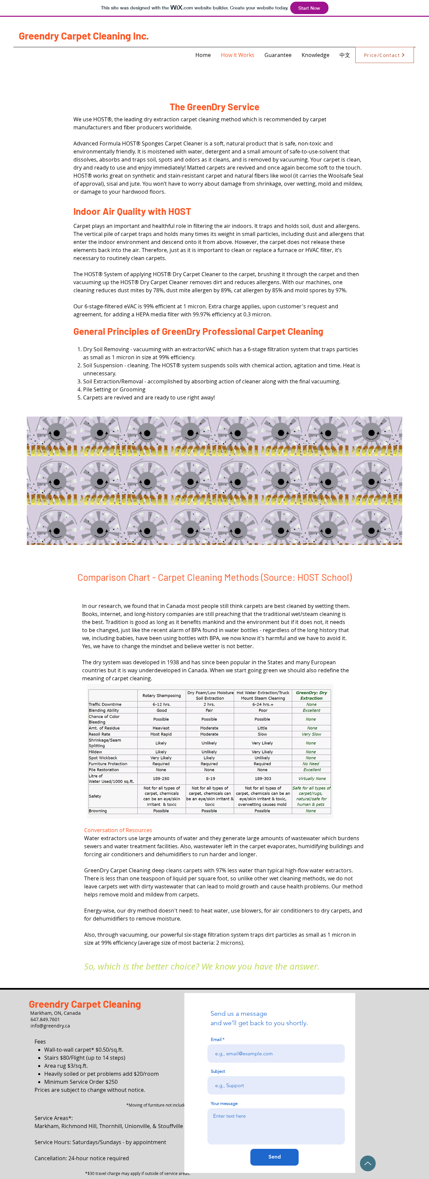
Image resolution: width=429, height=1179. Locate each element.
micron (197, 306)
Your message (224, 1103)
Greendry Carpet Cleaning (85, 1004)
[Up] (368, 1163)
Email (216, 1039)
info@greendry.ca (50, 1025)
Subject (218, 1071)
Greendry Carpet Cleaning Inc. (84, 35)
